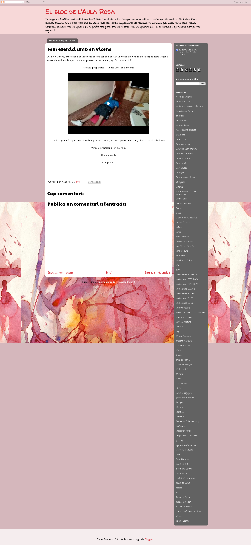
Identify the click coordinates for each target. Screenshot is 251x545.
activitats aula (183, 101)
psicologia (180, 440)
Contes (179, 208)
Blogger (149, 539)
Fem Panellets (182, 236)
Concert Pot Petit (184, 203)
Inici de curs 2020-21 (185, 289)
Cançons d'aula (183, 144)
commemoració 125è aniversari (186, 193)
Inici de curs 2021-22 (185, 293)
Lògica (179, 331)
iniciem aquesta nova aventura (190, 312)
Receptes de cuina (184, 450)
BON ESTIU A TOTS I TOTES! (188, 53)
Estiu (178, 232)
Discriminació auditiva (186, 217)
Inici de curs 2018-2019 (187, 279)
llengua (179, 326)
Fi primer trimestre (185, 246)
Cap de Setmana (184, 158)
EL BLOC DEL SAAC (188, 49)
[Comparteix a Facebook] (97, 182)
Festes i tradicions (184, 241)
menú (178, 355)
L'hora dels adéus (184, 317)
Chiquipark (181, 182)
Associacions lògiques (186, 130)
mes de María (183, 360)
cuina (178, 213)
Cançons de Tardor (184, 153)
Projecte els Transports (187, 435)
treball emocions (184, 506)
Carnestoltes (182, 163)
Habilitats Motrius (184, 260)
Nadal (179, 378)
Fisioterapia (181, 255)
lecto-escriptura (183, 322)
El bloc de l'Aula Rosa (80, 11)
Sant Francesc (183, 459)
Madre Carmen (183, 336)
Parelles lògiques (184, 393)
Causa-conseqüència (185, 177)
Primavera (181, 426)
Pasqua (179, 402)
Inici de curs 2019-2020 (187, 284)
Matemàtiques (183, 345)
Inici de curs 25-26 (184, 303)
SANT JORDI (182, 464)
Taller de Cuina (183, 483)
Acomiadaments (184, 97)
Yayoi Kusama (182, 521)
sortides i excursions (185, 478)
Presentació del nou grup (187, 421)
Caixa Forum (182, 139)
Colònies (180, 187)
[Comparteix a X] (94, 182)
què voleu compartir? (186, 445)
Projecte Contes (183, 431)
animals (180, 116)
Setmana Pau (182, 473)
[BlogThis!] (92, 182)
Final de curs (182, 251)
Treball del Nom (183, 502)
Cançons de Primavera (186, 149)
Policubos (180, 416)
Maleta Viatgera (184, 341)
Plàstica (180, 412)
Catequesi (180, 172)
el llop (179, 227)
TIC (177, 492)
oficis (178, 388)
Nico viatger (181, 383)
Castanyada (181, 168)
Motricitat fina (183, 369)
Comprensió (181, 199)
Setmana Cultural (184, 469)
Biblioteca (180, 135)
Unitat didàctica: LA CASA (188, 511)
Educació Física (183, 222)
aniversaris (181, 120)
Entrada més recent (60, 272)
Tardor (179, 488)
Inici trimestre (183, 308)
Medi (178, 350)
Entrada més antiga (157, 272)
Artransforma (183, 125)
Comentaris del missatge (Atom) (117, 281)
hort (178, 270)
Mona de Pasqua (184, 364)
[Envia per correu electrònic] (89, 182)
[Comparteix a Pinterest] (99, 182)
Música (179, 374)
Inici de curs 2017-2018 (186, 274)
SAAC (178, 454)
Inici (109, 272)
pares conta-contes (185, 397)
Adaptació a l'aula (184, 111)
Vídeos (179, 516)
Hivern (179, 265)
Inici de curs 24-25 (184, 298)
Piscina (179, 407)
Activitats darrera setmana (189, 106)
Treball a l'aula (183, 497)
